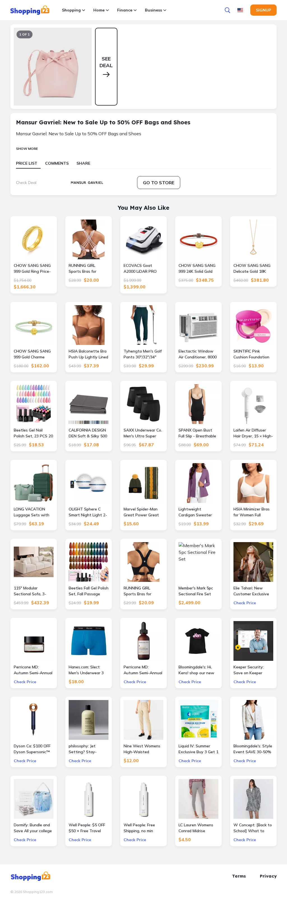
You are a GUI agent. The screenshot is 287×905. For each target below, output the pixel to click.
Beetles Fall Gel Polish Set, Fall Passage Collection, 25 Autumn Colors (88, 591)
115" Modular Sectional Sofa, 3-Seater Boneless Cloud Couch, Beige (31, 591)
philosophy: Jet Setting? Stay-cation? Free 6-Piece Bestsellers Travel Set (87, 749)
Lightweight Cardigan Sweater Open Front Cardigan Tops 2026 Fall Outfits (198, 512)
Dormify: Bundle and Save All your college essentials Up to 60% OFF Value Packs (33, 828)
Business (153, 10)
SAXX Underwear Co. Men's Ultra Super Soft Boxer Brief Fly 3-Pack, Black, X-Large (143, 433)
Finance (124, 10)
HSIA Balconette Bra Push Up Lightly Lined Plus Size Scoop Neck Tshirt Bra (88, 354)
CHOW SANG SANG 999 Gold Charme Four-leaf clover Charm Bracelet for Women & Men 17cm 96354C (32, 354)
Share (83, 163)
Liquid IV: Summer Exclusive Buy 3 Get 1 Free (198, 749)
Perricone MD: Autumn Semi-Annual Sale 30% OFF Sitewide (143, 670)
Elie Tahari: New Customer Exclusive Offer (251, 591)
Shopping (71, 10)
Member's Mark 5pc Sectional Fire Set (196, 591)
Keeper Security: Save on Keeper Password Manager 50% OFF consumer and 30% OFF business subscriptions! (251, 670)
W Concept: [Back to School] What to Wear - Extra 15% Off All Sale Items (252, 828)
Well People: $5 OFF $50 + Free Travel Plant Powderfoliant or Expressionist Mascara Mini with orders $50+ (87, 828)
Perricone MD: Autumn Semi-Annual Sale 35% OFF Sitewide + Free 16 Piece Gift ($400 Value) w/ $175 (33, 670)
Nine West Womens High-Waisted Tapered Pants (142, 749)
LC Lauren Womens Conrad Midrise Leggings (196, 828)
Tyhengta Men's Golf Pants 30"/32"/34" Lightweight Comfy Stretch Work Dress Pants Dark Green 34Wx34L (143, 354)
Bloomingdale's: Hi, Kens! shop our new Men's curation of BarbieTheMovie (196, 670)
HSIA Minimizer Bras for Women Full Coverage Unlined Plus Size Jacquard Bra (251, 512)
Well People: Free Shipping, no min (139, 827)
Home (99, 10)
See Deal (106, 62)
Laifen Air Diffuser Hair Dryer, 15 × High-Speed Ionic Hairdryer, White (253, 433)
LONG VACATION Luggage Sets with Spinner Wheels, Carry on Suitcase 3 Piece (32, 512)
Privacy (268, 876)
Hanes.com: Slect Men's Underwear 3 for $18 (86, 670)
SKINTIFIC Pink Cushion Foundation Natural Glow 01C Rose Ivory (251, 354)
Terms (239, 876)
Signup (263, 10)
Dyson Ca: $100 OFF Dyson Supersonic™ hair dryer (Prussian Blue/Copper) (32, 749)
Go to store (158, 182)
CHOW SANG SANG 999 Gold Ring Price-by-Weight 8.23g (32, 268)
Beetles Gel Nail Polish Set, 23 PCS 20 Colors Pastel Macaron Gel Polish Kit (33, 433)
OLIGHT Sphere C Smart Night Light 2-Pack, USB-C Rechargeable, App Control (88, 512)
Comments (57, 163)
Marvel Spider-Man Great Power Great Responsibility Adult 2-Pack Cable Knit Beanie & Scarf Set (142, 512)
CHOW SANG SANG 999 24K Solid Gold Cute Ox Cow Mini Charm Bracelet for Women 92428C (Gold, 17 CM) (197, 268)
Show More (27, 148)
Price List (26, 163)
